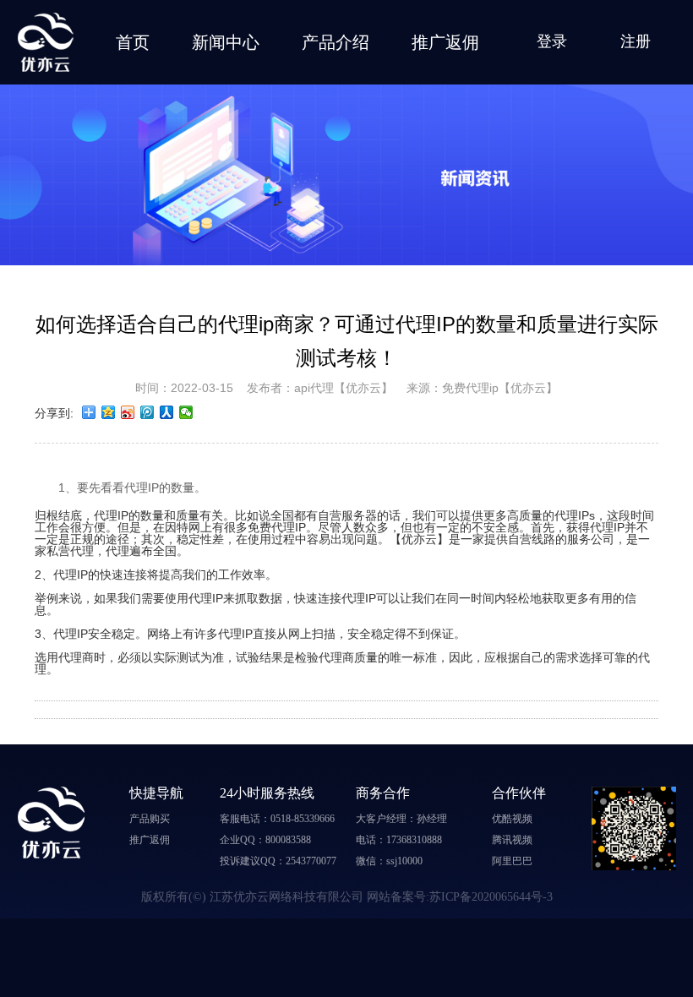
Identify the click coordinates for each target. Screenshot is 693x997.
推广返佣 (445, 42)
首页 (133, 42)
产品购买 (149, 819)
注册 (635, 41)
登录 (552, 41)
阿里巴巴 (512, 861)
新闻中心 (225, 42)
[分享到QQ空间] (108, 412)
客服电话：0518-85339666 (277, 819)
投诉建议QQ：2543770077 (278, 861)
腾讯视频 (512, 840)
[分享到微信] (186, 412)
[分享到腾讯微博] (147, 412)
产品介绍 (335, 42)
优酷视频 (512, 819)
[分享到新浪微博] (128, 412)
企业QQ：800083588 (265, 840)
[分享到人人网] (167, 412)
